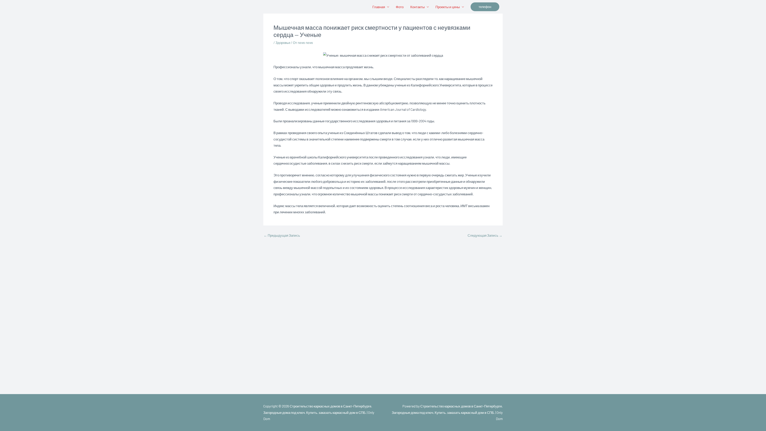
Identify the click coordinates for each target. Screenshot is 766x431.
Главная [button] (378, 7)
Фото (400, 7)
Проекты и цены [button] (447, 7)
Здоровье (282, 42)
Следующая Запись (485, 235)
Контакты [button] (417, 7)
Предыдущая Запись (282, 235)
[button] (485, 6)
